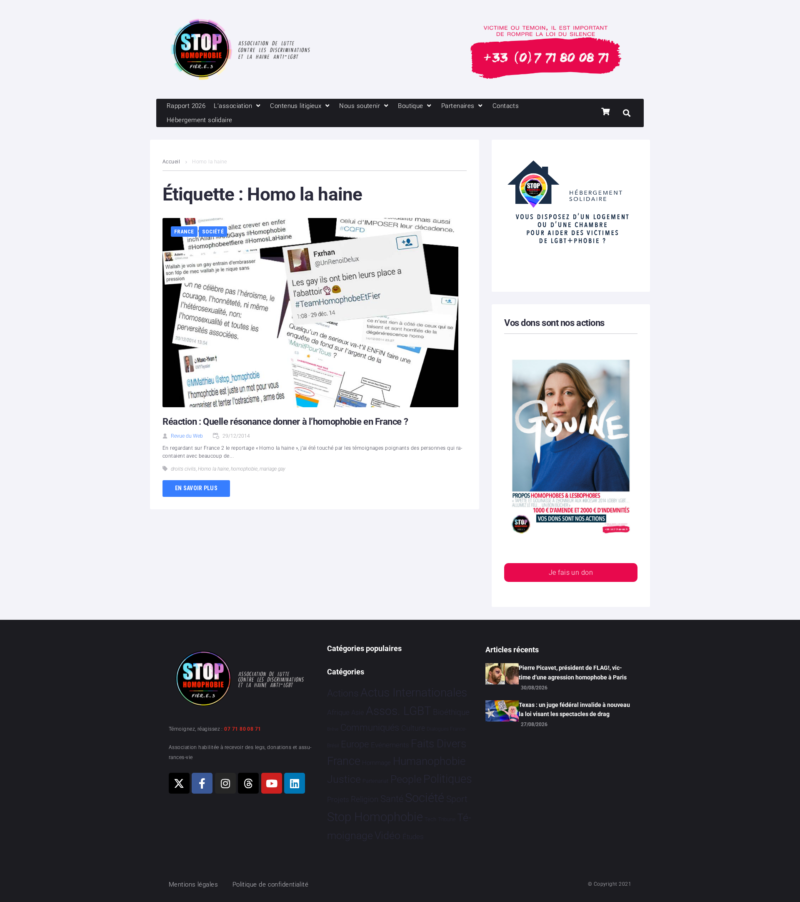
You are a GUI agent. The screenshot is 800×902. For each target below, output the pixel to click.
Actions (343, 693)
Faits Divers (438, 743)
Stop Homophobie (375, 817)
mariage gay (272, 469)
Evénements (390, 745)
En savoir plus (196, 488)
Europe (355, 744)
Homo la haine (213, 469)
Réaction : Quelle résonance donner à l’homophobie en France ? (285, 421)
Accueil (171, 162)
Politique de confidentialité (270, 884)
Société (213, 231)
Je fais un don (571, 572)
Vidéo (387, 835)
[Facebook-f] (202, 783)
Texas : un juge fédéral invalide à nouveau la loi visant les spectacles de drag (574, 709)
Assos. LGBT (398, 711)
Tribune (446, 819)
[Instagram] (225, 783)
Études (413, 836)
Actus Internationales (413, 692)
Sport (457, 799)
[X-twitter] (179, 783)
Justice (344, 779)
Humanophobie (429, 761)
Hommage (376, 763)
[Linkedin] (294, 783)
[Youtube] (271, 783)
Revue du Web (187, 436)
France (184, 231)
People (406, 779)
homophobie (244, 469)
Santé (391, 798)
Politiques (447, 779)
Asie (357, 713)
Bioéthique (451, 712)
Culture (413, 728)
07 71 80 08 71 (242, 729)
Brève (333, 729)
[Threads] (248, 783)
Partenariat (375, 781)
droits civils (183, 469)
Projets (338, 800)
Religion (364, 799)
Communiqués (369, 727)
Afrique (338, 712)
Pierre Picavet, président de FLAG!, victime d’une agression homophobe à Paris (573, 672)
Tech (430, 819)
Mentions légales (193, 884)
